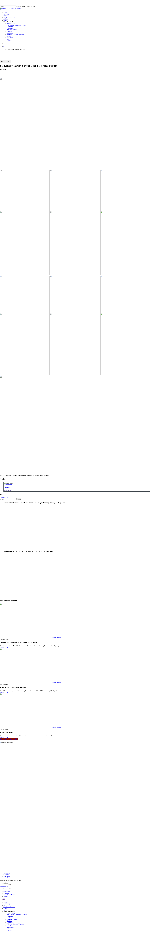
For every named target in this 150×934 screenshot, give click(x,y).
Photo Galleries (5, 61)
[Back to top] (0, 933)
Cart (8, 928)
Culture (5, 905)
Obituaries (6, 874)
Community (6, 903)
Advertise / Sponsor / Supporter (15, 924)
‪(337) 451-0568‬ (4, 886)
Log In (9, 925)
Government (6, 876)
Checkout (9, 930)
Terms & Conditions (9, 894)
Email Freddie (7, 487)
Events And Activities (9, 907)
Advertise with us (12, 919)
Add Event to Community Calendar (16, 914)
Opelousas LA (4, 497)
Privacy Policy (7, 896)
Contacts (5, 878)
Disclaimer (6, 893)
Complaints (6, 873)
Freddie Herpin (8, 484)
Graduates (9, 918)
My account (10, 927)
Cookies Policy (7, 891)
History (5, 908)
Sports (5, 910)
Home (5, 902)
